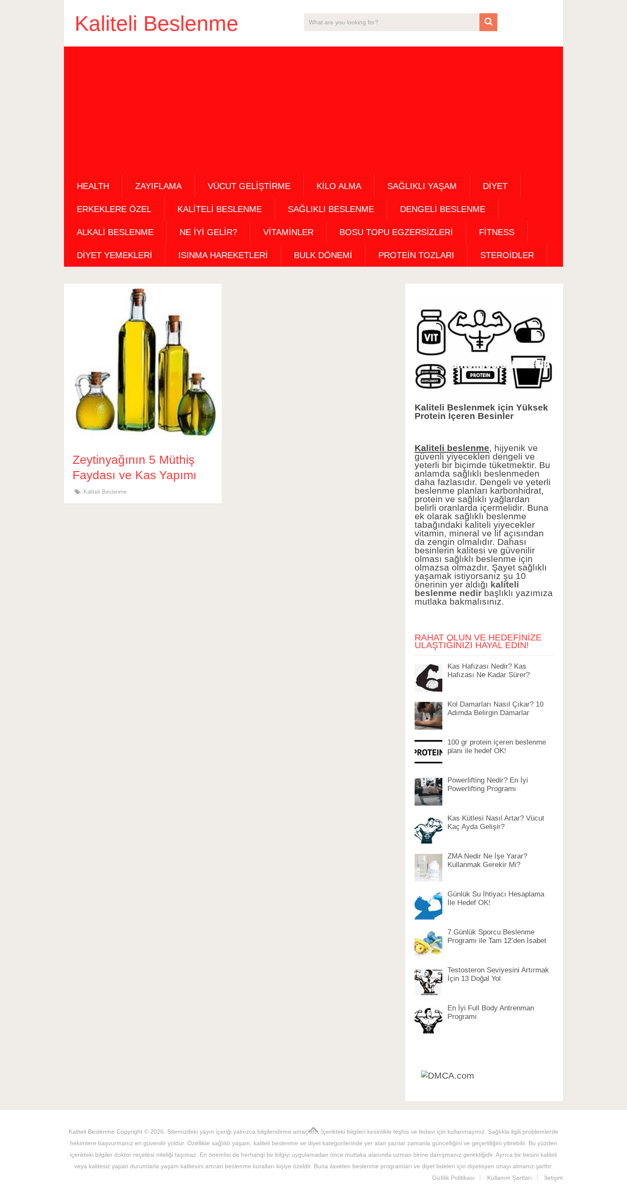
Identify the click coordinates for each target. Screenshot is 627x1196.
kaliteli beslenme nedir (467, 588)
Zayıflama (158, 186)
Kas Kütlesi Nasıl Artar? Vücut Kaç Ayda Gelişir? (495, 822)
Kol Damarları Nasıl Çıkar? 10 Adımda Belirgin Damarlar (495, 708)
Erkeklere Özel (114, 209)
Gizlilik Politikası (453, 1177)
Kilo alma (338, 186)
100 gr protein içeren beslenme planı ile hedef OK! (496, 746)
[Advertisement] (313, 110)
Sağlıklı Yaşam (422, 186)
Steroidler (507, 255)
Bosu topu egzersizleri (396, 232)
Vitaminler (288, 232)
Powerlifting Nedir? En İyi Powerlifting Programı (487, 784)
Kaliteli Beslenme (156, 23)
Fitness (496, 232)
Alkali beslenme (115, 232)
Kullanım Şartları (509, 1177)
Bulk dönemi (323, 255)
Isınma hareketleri (223, 255)
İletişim (553, 1177)
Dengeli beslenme (442, 209)
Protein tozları (416, 255)
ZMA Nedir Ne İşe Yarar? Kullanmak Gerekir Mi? (487, 860)
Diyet (495, 186)
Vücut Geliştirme (249, 186)
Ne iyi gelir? (208, 232)
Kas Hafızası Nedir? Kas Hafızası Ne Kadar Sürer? (488, 670)
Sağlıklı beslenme (331, 209)
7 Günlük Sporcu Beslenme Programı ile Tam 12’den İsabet (496, 936)
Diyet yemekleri (114, 255)
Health (93, 186)
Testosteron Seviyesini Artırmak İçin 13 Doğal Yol (498, 974)
